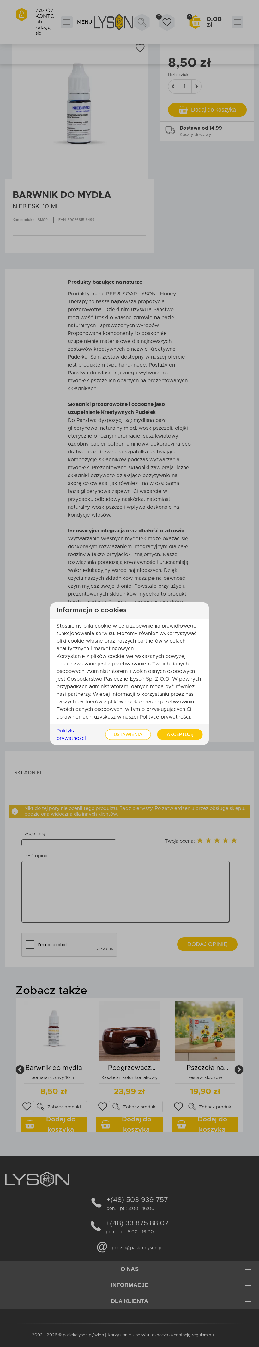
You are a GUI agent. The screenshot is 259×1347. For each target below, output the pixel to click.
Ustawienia (128, 734)
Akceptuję (180, 734)
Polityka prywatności (71, 734)
